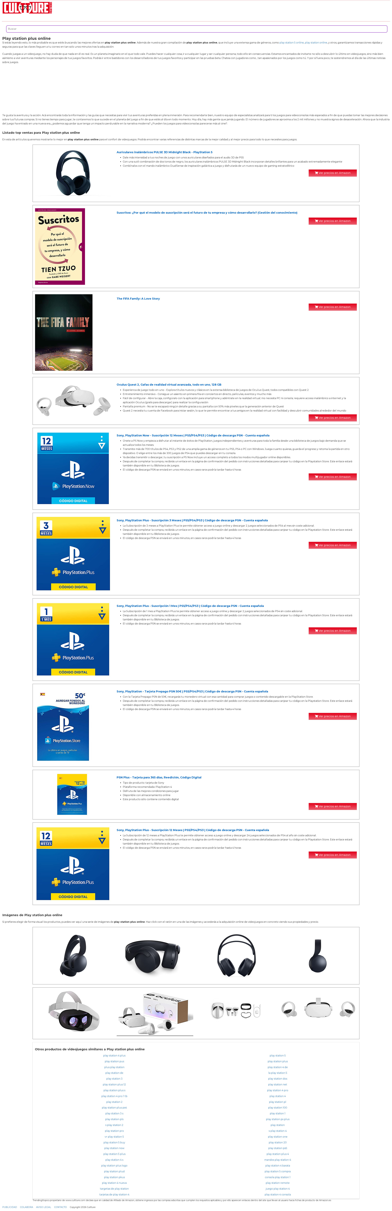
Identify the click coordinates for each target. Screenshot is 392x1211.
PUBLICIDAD (9, 1207)
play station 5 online (291, 42)
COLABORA (26, 1207)
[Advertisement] (196, 88)
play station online (316, 42)
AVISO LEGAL (43, 1207)
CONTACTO (60, 1207)
